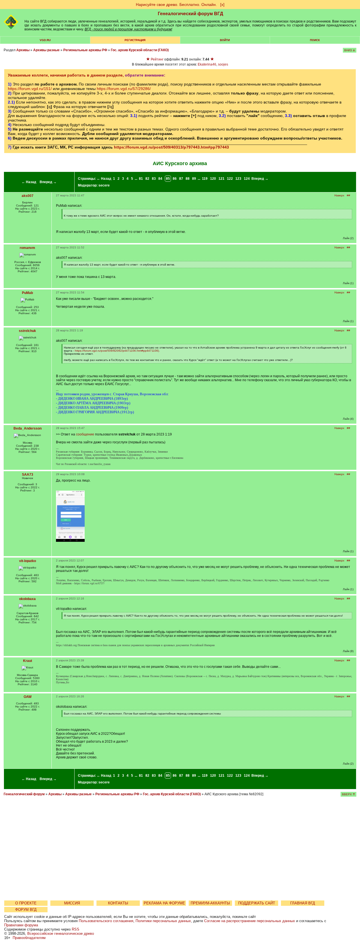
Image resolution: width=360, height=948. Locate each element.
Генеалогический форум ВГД (190, 13)
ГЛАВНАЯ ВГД (302, 903)
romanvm (27, 248)
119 (205, 179)
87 (181, 179)
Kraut (27, 661)
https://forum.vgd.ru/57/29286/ (124, 88)
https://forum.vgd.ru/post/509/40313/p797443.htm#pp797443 (171, 147)
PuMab (27, 293)
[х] (222, 4)
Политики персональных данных (163, 921)
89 (194, 179)
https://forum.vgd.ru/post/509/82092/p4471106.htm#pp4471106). (117, 350)
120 (213, 179)
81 (141, 179)
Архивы (23, 50)
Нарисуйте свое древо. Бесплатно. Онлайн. (176, 4)
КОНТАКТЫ (118, 903)
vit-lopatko (27, 561)
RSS (75, 929)
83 (154, 179)
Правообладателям (29, 938)
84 (160, 179)
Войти (225, 40)
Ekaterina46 (207, 64)
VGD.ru (45, 40)
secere (104, 185)
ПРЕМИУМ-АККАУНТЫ (210, 903)
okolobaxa (27, 599)
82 (147, 179)
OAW (28, 697)
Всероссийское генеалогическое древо (60, 933)
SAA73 (27, 475)
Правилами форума (21, 925)
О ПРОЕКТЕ (26, 903)
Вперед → (48, 182)
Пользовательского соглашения (106, 921)
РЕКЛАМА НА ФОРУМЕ (164, 903)
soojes (223, 64)
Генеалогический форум (24, 794)
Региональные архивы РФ (85, 50)
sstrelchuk (27, 331)
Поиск (315, 40)
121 (221, 179)
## (348, 195)
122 (230, 179)
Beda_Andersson (28, 428)
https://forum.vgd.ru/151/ (30, 88)
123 (238, 179)
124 (247, 179)
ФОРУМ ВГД (26, 909)
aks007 (27, 196)
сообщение (85, 434)
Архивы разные (46, 50)
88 (188, 179)
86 (175, 179)
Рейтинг (157, 59)
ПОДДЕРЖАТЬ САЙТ (256, 903)
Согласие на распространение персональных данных (249, 921)
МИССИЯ (72, 903)
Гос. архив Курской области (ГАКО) (140, 50)
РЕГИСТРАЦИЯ (135, 40)
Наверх (339, 195)
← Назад (29, 182)
